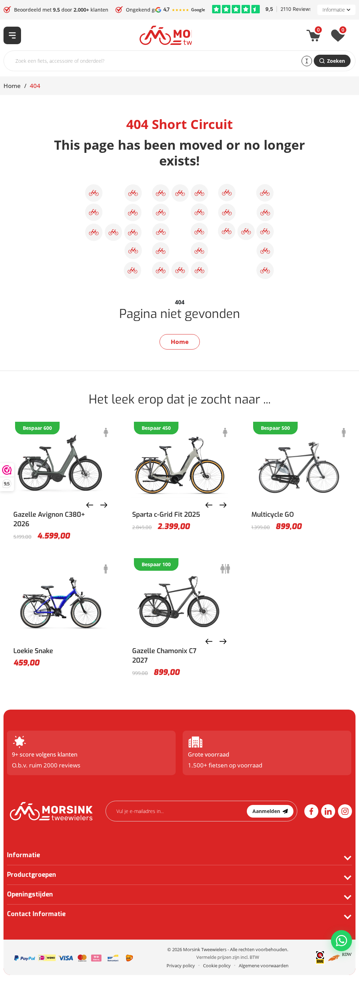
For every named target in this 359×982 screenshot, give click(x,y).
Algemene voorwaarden (264, 965)
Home (12, 86)
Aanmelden (266, 811)
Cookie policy (217, 965)
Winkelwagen (318, 31)
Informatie (334, 9)
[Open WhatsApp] (341, 940)
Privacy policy (181, 965)
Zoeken (336, 60)
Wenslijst (342, 31)
